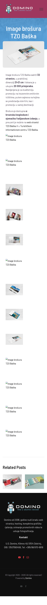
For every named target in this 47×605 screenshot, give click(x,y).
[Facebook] (23, 558)
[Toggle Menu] (41, 9)
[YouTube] (19, 558)
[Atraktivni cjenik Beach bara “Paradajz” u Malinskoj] (34, 482)
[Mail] (28, 558)
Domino (28, 578)
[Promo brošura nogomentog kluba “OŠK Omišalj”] (12, 482)
